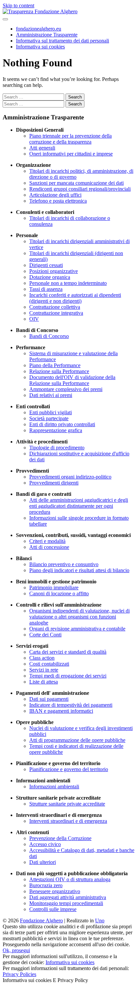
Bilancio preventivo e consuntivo (63, 564)
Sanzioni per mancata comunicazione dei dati (76, 183)
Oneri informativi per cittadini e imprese (71, 154)
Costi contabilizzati (49, 664)
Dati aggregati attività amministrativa (67, 897)
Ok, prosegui (16, 950)
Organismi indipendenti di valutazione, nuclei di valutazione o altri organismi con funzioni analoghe (79, 616)
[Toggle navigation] (5, 19)
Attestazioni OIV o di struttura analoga (69, 879)
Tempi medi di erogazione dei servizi (67, 676)
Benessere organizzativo (54, 891)
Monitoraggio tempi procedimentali (66, 903)
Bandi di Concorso (49, 336)
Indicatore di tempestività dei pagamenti (70, 705)
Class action (42, 658)
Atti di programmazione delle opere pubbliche (77, 740)
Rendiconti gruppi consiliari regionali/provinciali (80, 189)
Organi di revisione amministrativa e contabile (77, 628)
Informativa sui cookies (40, 46)
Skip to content (18, 5)
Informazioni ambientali (54, 786)
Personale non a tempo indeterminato (68, 283)
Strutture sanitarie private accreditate (67, 804)
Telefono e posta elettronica (58, 201)
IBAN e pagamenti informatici (61, 711)
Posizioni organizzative (53, 271)
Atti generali (42, 148)
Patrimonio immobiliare (53, 587)
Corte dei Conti (45, 634)
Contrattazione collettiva (54, 307)
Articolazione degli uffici (55, 195)
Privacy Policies (19, 974)
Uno (99, 920)
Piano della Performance (54, 365)
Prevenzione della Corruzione (60, 838)
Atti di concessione (49, 547)
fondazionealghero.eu (38, 29)
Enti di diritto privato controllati (62, 424)
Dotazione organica (49, 277)
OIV (34, 319)
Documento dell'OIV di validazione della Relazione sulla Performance (72, 380)
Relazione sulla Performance (59, 371)
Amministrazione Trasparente (46, 34)
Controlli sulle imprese (52, 909)
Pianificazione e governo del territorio (68, 769)
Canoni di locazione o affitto (59, 593)
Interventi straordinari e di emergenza (68, 821)
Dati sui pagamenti (48, 699)
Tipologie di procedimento (56, 447)
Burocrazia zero (46, 885)
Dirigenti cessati (46, 265)
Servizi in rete (43, 670)
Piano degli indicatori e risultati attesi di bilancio (79, 570)
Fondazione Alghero (41, 920)
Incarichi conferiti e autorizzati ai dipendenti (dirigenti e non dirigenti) (75, 298)
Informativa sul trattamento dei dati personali (62, 40)
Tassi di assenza (46, 289)
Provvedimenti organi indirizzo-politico (70, 477)
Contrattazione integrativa (56, 313)
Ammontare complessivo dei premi (65, 389)
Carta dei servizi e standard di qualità (67, 652)
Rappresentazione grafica (55, 430)
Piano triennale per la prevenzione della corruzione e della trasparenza (70, 139)
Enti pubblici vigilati (50, 412)
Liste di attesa (43, 682)
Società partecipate (48, 418)
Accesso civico (45, 844)
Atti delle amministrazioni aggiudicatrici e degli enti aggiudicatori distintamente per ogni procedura (78, 506)
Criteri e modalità (47, 541)
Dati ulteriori (42, 862)
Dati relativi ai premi (50, 395)
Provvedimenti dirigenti (53, 483)
